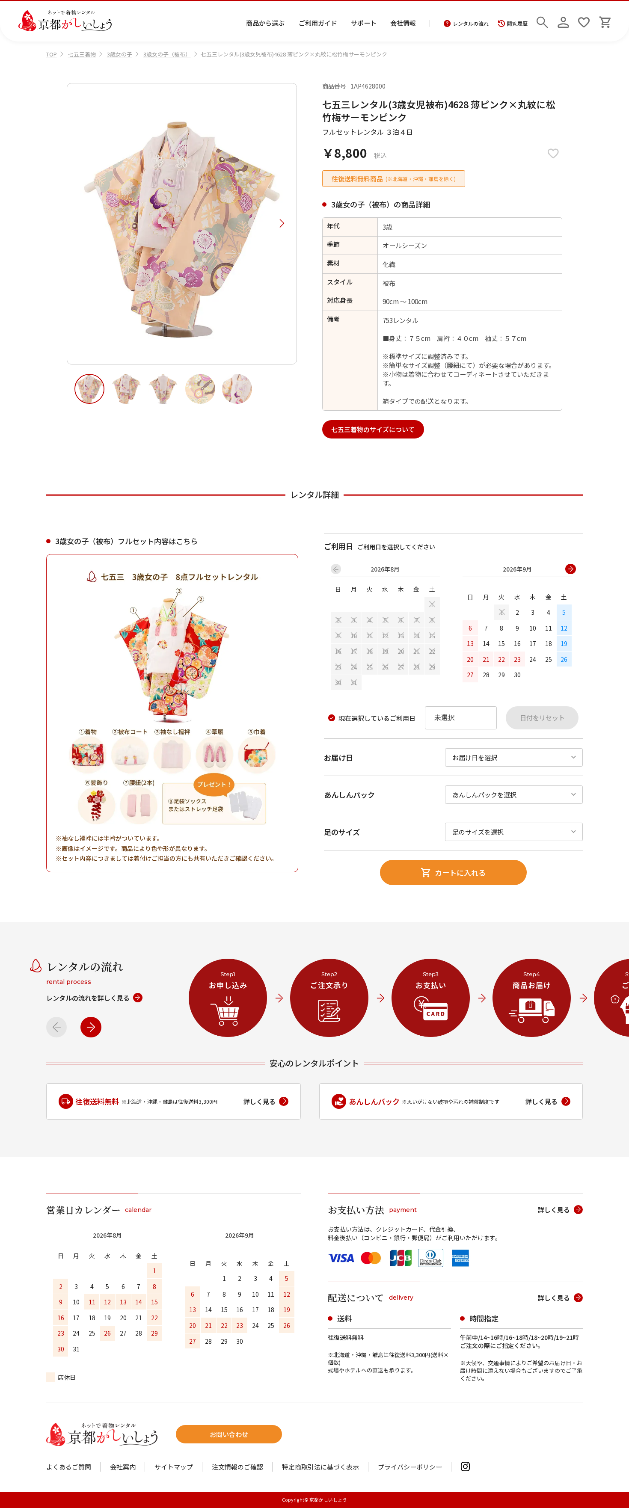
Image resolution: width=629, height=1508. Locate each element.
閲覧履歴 (517, 23)
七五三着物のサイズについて (373, 429)
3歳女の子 (119, 54)
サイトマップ (173, 1467)
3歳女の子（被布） (167, 54)
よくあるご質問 (68, 1467)
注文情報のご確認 (237, 1467)
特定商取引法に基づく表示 (320, 1467)
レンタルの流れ (471, 23)
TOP (51, 54)
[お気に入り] (584, 21)
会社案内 (123, 1467)
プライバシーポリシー (410, 1467)
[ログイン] (563, 21)
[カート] (605, 21)
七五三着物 (82, 54)
